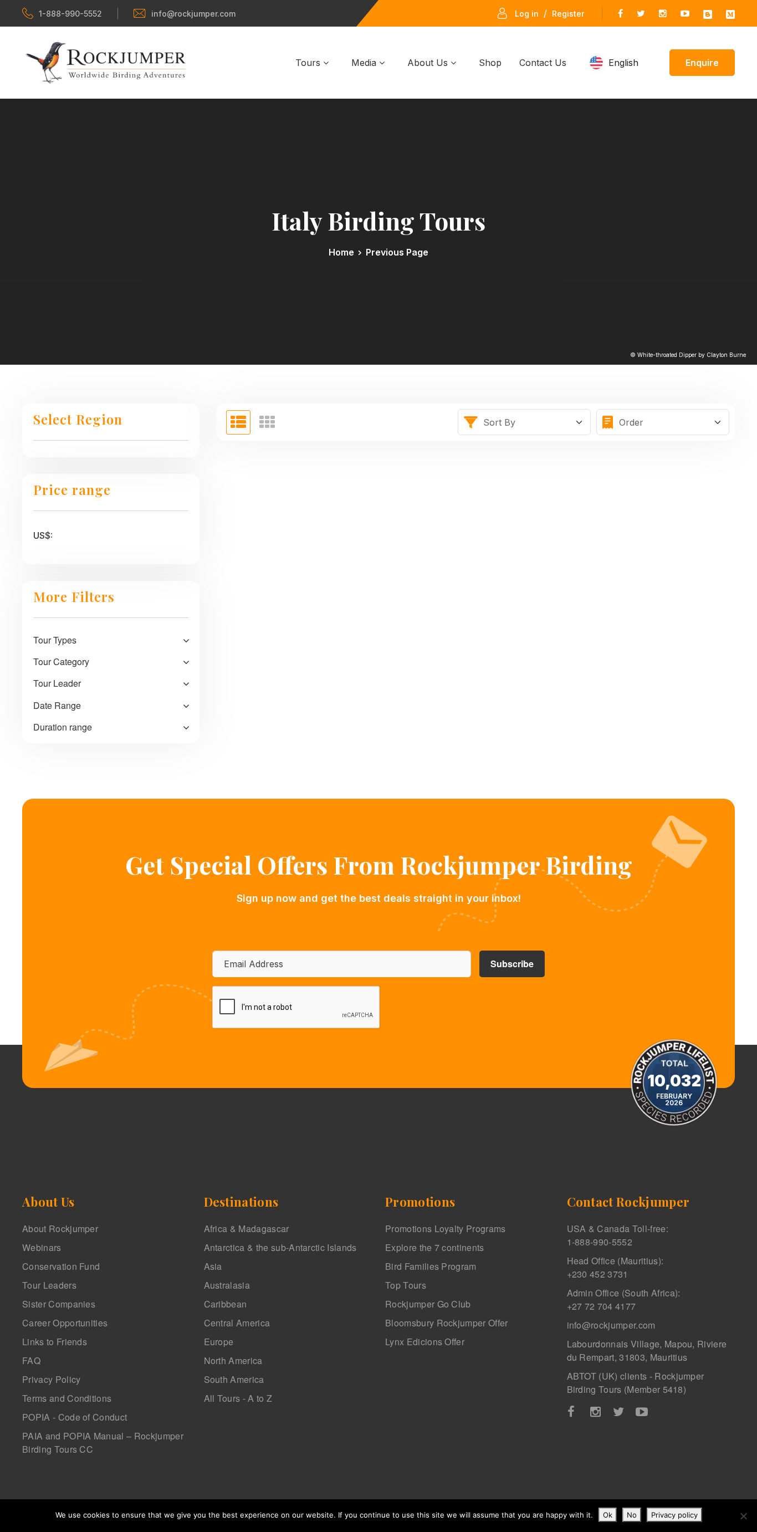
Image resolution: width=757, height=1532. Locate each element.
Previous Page (397, 252)
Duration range (62, 727)
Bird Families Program (431, 1266)
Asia (213, 1266)
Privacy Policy (51, 1379)
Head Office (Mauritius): (615, 1267)
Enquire (702, 62)
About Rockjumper (60, 1228)
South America (234, 1379)
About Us (429, 62)
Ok (607, 1514)
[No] (743, 1515)
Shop (490, 62)
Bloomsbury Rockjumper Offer (446, 1322)
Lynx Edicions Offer (424, 1341)
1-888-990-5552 (70, 13)
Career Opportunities (65, 1322)
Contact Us (542, 62)
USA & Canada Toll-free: (617, 1235)
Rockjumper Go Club (428, 1304)
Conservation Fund (61, 1266)
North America (233, 1360)
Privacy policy (674, 1514)
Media (365, 62)
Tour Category (61, 661)
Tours (309, 62)
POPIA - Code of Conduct (74, 1417)
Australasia (227, 1285)
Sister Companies (58, 1304)
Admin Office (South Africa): (624, 1299)
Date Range (57, 705)
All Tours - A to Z (238, 1398)
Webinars (42, 1247)
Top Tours (405, 1285)
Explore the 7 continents (434, 1247)
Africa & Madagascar (246, 1228)
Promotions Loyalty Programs (445, 1228)
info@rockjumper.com (193, 13)
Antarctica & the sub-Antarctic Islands (280, 1247)
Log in (527, 13)
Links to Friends (54, 1341)
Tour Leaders (49, 1285)
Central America (237, 1322)
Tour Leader (57, 683)
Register (568, 13)
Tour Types (54, 640)
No (632, 1514)
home (341, 252)
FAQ (31, 1360)
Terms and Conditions (66, 1398)
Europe (219, 1341)
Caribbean (225, 1304)
